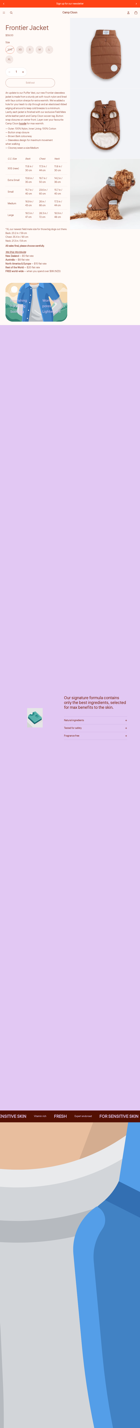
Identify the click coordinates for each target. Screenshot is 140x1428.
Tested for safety (73, 728)
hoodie (22, 123)
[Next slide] (136, 4)
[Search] (11, 12)
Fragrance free (71, 736)
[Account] (128, 12)
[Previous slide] (4, 4)
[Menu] (4, 13)
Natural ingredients (74, 720)
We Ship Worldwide (15, 252)
